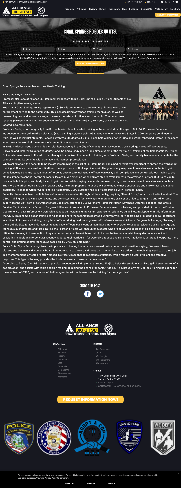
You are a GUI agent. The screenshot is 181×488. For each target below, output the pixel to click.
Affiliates (81, 9)
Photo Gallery (161, 9)
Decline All (90, 483)
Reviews (93, 9)
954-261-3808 (152, 2)
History (102, 9)
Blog (124, 9)
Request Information (167, 15)
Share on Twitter (100, 294)
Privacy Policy (51, 478)
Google (103, 356)
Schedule (133, 9)
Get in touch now (134, 2)
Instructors (114, 9)
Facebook (105, 349)
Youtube (104, 363)
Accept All (69, 483)
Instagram (105, 360)
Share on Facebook (87, 294)
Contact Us (146, 9)
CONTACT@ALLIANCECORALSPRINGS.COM (113, 386)
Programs (69, 9)
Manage (111, 483)
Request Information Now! (90, 399)
